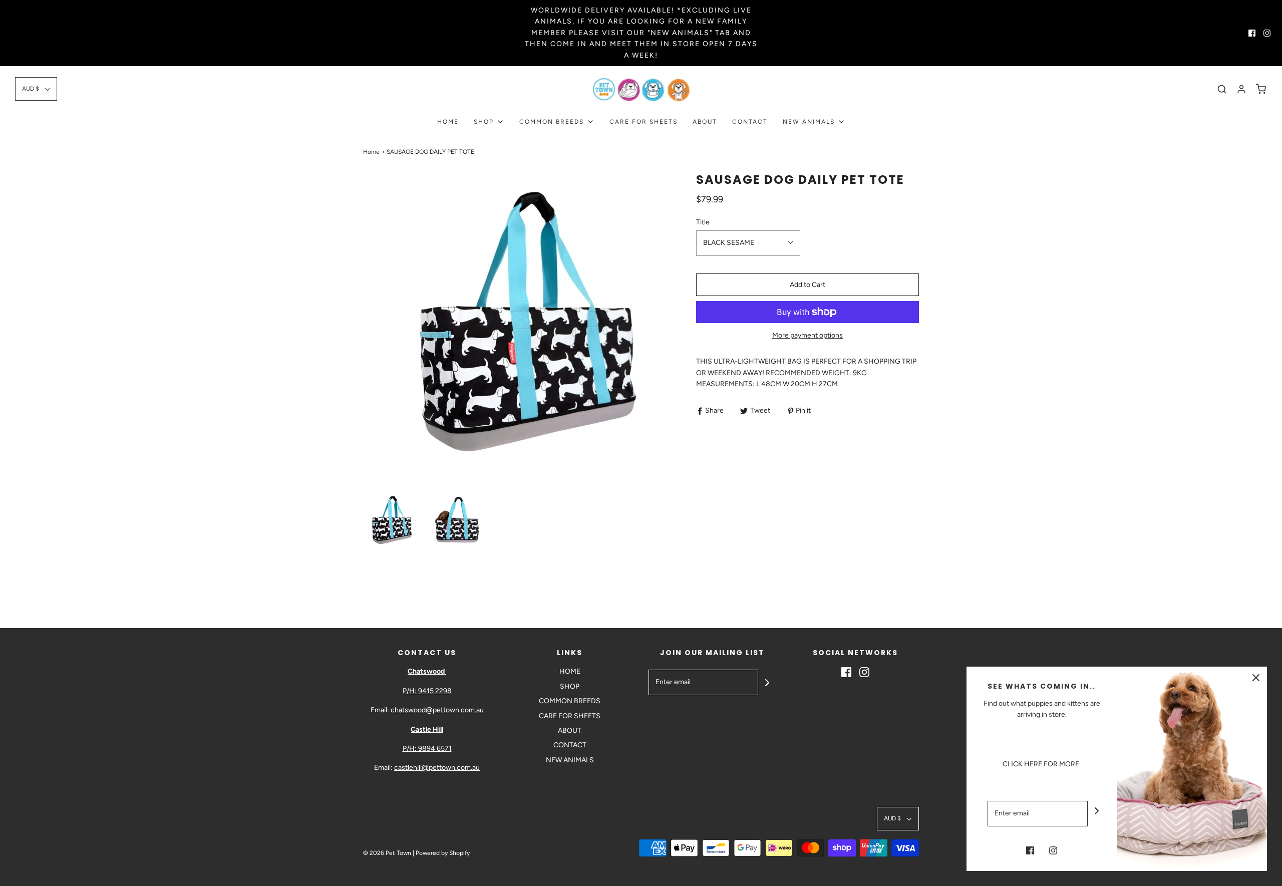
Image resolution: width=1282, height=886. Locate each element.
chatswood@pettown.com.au (437, 710)
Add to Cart (807, 284)
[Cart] (1261, 89)
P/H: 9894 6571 (427, 748)
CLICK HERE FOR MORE (1042, 764)
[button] (36, 89)
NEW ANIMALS (570, 760)
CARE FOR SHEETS (643, 121)
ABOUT (705, 121)
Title (703, 222)
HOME (448, 121)
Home (371, 151)
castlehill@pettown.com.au (437, 767)
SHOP (569, 686)
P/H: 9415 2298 (427, 691)
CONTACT (750, 121)
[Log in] (1241, 89)
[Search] (1222, 89)
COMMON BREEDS (569, 701)
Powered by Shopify (443, 852)
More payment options (807, 335)
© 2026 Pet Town (387, 852)
